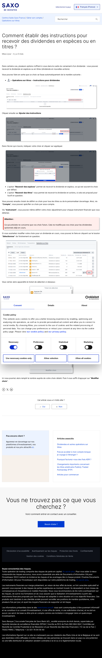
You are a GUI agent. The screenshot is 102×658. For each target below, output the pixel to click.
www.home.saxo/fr (45, 607)
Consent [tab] (18, 305)
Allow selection (51, 358)
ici (33, 447)
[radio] (42, 406)
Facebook (3, 389)
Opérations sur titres (11, 20)
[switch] (38, 347)
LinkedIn (11, 389)
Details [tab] (51, 305)
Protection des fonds (69, 551)
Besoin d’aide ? (51, 524)
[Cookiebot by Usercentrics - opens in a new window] (87, 298)
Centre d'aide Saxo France (13, 18)
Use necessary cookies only (19, 358)
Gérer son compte (34, 18)
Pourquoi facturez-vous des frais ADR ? (74, 459)
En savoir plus (69, 571)
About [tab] (84, 305)
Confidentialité (86, 551)
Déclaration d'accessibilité (18, 551)
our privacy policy (57, 332)
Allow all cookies (83, 358)
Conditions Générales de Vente (59, 556)
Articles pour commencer (68, 474)
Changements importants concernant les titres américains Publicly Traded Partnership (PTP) (73, 467)
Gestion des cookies (35, 556)
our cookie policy (35, 332)
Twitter (7, 389)
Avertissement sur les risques (44, 551)
